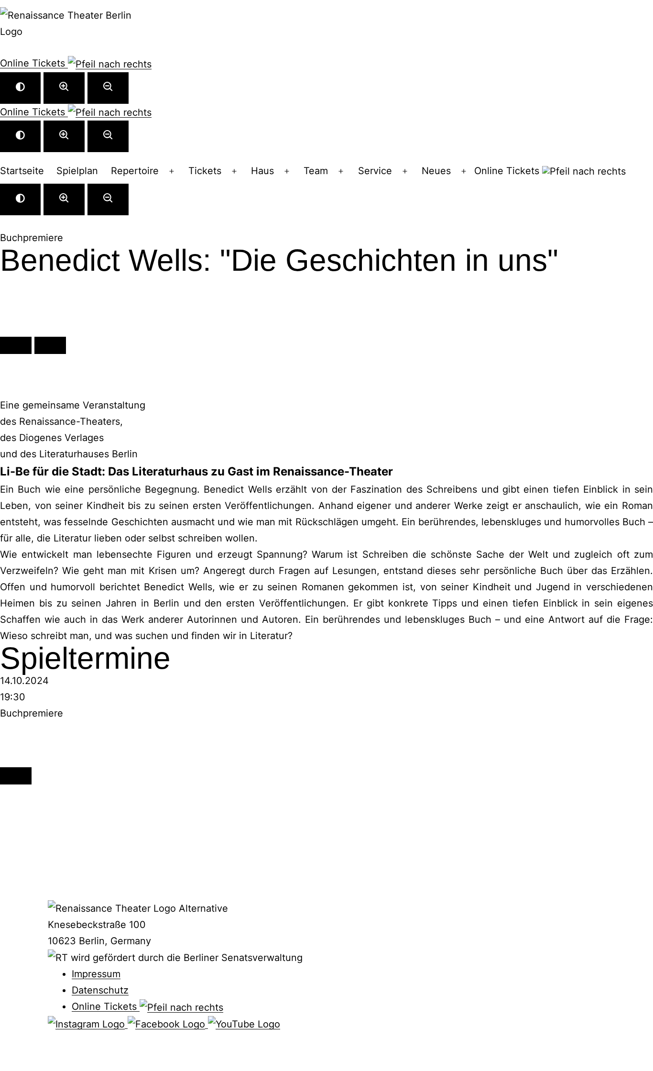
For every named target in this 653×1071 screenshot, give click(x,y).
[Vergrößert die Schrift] (64, 88)
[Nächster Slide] (50, 345)
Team (316, 171)
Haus (262, 171)
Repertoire (135, 171)
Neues (436, 171)
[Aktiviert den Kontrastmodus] (20, 88)
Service (375, 171)
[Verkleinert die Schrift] (108, 88)
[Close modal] (16, 775)
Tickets (204, 171)
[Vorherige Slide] (16, 345)
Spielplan (77, 171)
